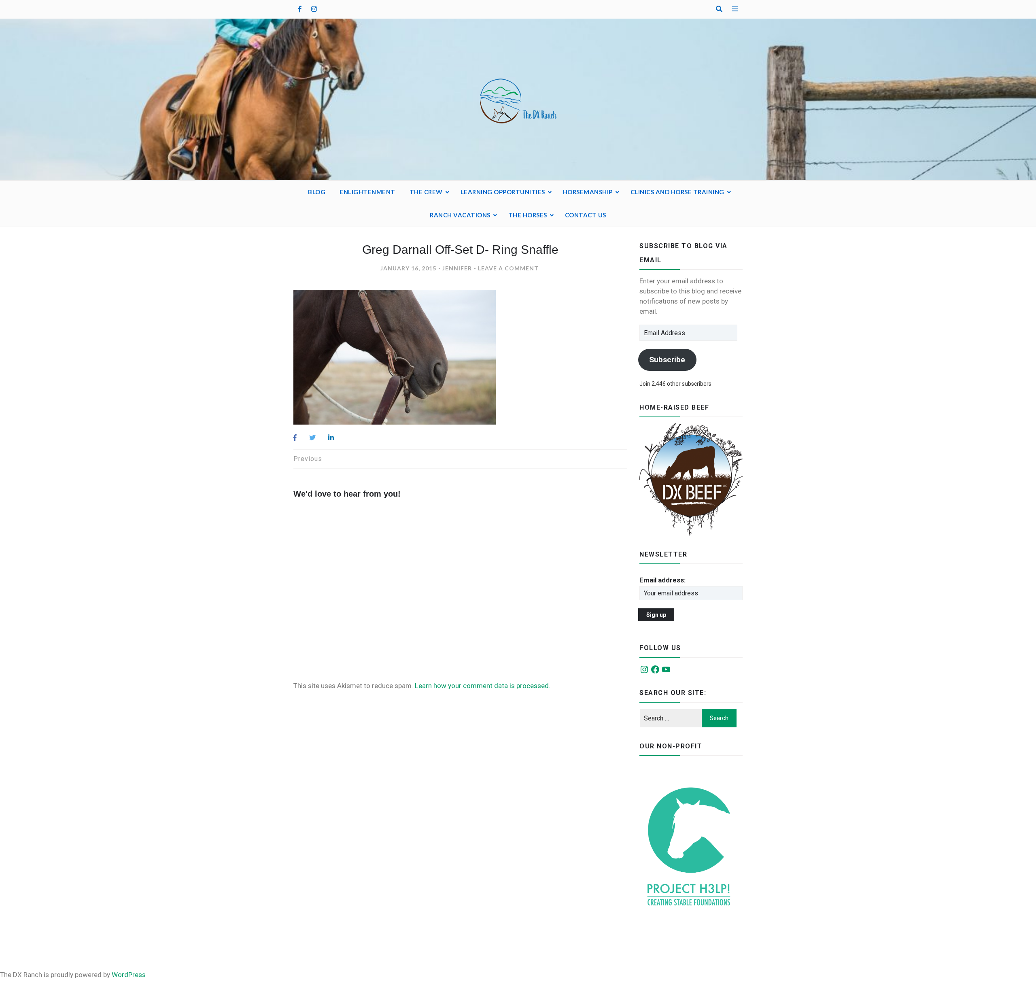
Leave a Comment (508, 268)
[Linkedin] (331, 438)
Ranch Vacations (460, 215)
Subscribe (667, 359)
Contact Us (585, 215)
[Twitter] (312, 438)
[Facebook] (295, 438)
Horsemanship (588, 191)
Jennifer (457, 268)
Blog (316, 191)
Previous (307, 459)
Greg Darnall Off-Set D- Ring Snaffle (460, 249)
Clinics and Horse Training (677, 191)
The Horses (527, 215)
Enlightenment (367, 191)
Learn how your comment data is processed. (482, 686)
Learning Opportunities (503, 191)
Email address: (662, 580)
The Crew (426, 191)
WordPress (129, 975)
